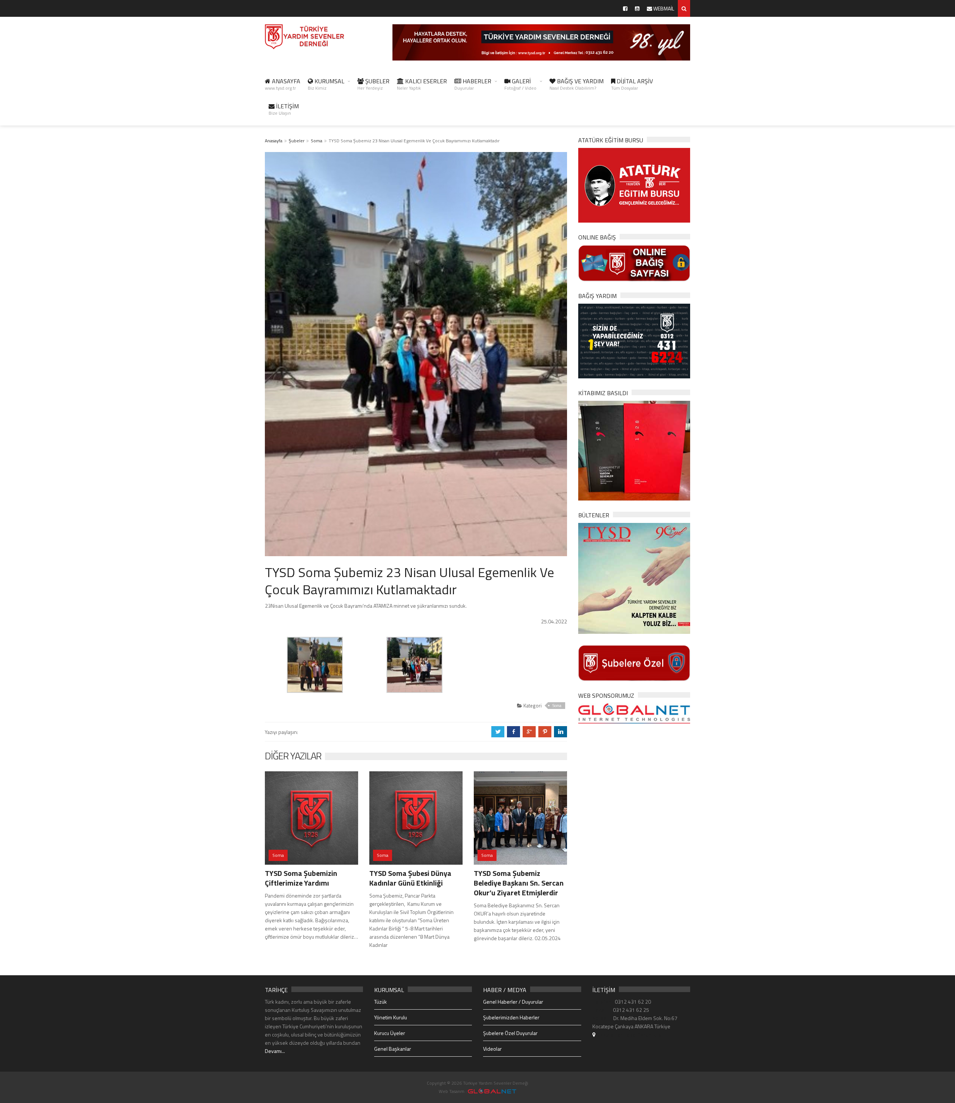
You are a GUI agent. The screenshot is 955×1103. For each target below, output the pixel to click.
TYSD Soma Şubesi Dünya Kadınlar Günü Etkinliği (410, 878)
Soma (316, 140)
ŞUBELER (373, 84)
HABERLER (472, 84)
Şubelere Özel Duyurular (510, 1033)
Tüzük (380, 1002)
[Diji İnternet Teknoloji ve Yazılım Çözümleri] (492, 1091)
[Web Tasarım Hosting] (634, 713)
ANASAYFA (282, 84)
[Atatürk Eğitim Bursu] (634, 185)
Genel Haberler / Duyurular (513, 1002)
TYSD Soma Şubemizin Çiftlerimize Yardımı (301, 878)
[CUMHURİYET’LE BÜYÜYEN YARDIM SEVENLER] (634, 450)
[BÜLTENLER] (634, 578)
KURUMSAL (326, 84)
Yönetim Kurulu (390, 1017)
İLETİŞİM (284, 109)
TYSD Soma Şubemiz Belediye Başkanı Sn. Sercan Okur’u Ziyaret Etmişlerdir (519, 882)
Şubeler (296, 140)
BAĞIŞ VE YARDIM (576, 84)
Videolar (492, 1049)
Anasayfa (273, 140)
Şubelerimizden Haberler (511, 1017)
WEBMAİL (663, 8)
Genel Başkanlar (392, 1049)
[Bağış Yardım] (634, 340)
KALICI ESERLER (422, 84)
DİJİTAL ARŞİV (632, 84)
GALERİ (520, 84)
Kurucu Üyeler (389, 1033)
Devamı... (275, 1051)
